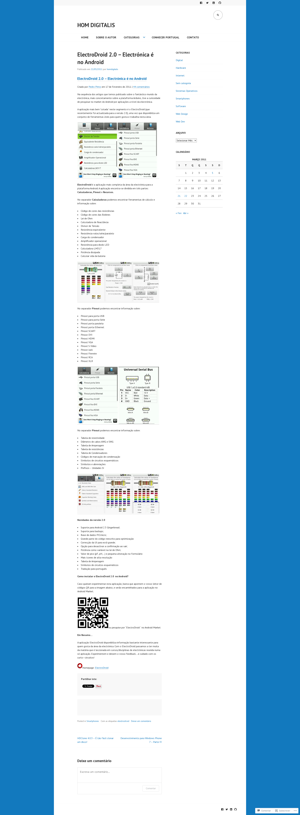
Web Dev (180, 121)
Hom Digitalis (96, 25)
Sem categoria (183, 83)
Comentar (151, 788)
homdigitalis (112, 69)
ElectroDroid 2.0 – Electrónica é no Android (112, 78)
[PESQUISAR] (218, 15)
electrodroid (123, 721)
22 (185, 195)
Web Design (182, 113)
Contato (193, 37)
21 (179, 195)
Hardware (181, 67)
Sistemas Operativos (187, 90)
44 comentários (141, 86)
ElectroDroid (101, 667)
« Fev (178, 213)
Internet (180, 75)
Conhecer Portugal (165, 37)
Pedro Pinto (95, 86)
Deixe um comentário (141, 721)
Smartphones (93, 721)
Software (181, 106)
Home (84, 37)
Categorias (132, 37)
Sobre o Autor (106, 37)
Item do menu (201, 3)
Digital (179, 60)
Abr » (185, 213)
